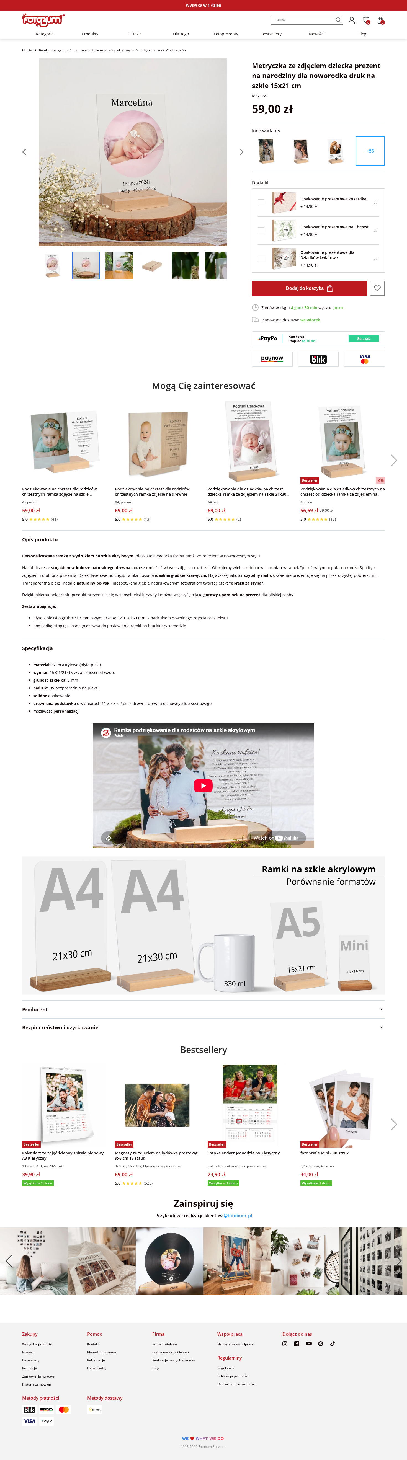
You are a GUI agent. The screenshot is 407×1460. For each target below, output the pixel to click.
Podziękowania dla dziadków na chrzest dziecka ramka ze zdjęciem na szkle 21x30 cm (247, 491)
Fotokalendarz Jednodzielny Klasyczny (244, 1153)
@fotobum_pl (238, 1216)
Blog (362, 34)
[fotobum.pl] (43, 20)
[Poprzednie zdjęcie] (30, 152)
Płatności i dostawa (102, 1352)
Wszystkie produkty (37, 1344)
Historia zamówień (36, 1384)
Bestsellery (271, 34)
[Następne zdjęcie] (235, 152)
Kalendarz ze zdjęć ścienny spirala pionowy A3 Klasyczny (63, 1155)
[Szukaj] (338, 20)
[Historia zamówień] (351, 20)
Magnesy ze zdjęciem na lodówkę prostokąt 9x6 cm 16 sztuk (156, 1155)
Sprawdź (364, 339)
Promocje (29, 1368)
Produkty (90, 34)
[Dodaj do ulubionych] (377, 288)
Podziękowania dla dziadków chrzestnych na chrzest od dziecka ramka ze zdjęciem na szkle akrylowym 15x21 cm (342, 491)
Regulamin (225, 1368)
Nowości (316, 34)
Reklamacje (96, 1360)
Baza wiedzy (96, 1368)
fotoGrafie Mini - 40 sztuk (324, 1153)
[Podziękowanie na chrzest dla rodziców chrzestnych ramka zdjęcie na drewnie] (157, 441)
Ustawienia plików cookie (236, 1384)
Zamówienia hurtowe (38, 1376)
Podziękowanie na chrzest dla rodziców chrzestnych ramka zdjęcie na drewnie (152, 491)
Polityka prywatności (233, 1376)
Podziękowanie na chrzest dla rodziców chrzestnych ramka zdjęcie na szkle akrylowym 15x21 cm (59, 491)
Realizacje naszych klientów (173, 1360)
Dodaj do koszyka (305, 288)
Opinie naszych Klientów (170, 1352)
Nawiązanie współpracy (235, 1344)
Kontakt (93, 1344)
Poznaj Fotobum (164, 1344)
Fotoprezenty (226, 34)
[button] (392, 460)
